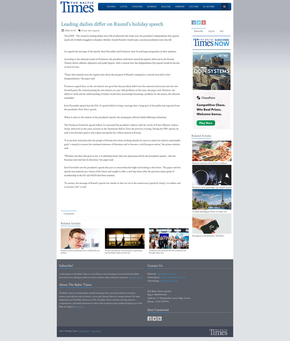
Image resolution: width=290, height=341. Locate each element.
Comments (69, 213)
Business (151, 6)
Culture (193, 6)
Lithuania (137, 6)
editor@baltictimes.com (167, 274)
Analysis (166, 6)
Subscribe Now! (135, 277)
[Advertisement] (125, 200)
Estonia (111, 6)
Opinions (179, 6)
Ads (221, 31)
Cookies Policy (84, 331)
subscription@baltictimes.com (173, 277)
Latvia (123, 6)
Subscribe (198, 31)
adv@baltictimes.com (169, 281)
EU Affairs (208, 6)
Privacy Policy (96, 331)
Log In (211, 31)
